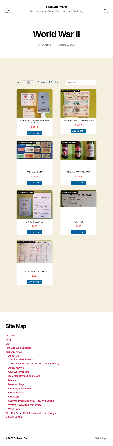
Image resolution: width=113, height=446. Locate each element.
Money (12, 380)
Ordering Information (20, 388)
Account (10, 335)
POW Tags (78, 221)
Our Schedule (16, 392)
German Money (34, 172)
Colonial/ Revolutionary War (24, 376)
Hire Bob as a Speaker (18, 348)
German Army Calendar (34, 271)
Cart (8, 343)
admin (48, 45)
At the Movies (16, 367)
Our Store (13, 396)
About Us (13, 355)
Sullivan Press (56, 7)
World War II (15, 409)
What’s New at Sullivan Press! (25, 405)
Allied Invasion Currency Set (78, 120)
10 (24, 82)
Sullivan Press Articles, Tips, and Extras (31, 400)
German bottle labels (78, 172)
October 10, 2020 (67, 45)
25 (28, 82)
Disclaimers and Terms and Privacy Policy (35, 363)
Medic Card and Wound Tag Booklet (34, 121)
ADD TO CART (34, 133)
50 (32, 82)
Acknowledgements (22, 359)
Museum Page (16, 384)
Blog (8, 339)
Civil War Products (18, 371)
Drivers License (34, 221)
